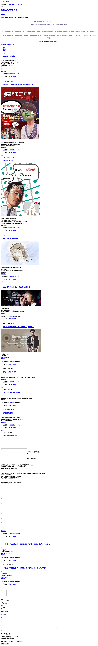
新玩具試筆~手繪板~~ (10, 238)
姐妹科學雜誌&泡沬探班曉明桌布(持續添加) (18, 327)
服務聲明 (61, 627)
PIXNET (38, 627)
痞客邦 (11, 73)
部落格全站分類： (5, 44)
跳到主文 (3, 14)
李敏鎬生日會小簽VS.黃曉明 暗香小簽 (16, 287)
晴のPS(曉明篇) (12, 76)
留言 (14, 73)
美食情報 (11, 44)
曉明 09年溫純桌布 (9, 372)
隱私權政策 (56, 627)
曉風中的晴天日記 (9, 10)
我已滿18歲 (3, 643)
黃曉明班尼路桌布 (9, 56)
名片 (4, 50)
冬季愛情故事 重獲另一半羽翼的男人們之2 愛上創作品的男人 (24, 568)
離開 (8, 643)
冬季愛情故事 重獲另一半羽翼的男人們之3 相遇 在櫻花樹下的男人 (26, 544)
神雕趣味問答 (8, 413)
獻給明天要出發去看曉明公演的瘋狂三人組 (18, 84)
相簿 (4, 47)
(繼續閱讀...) (3, 71)
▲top (2, 78)
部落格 (4, 49)
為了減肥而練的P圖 (10, 435)
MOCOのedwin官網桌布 (11, 392)
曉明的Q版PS (8, 160)
